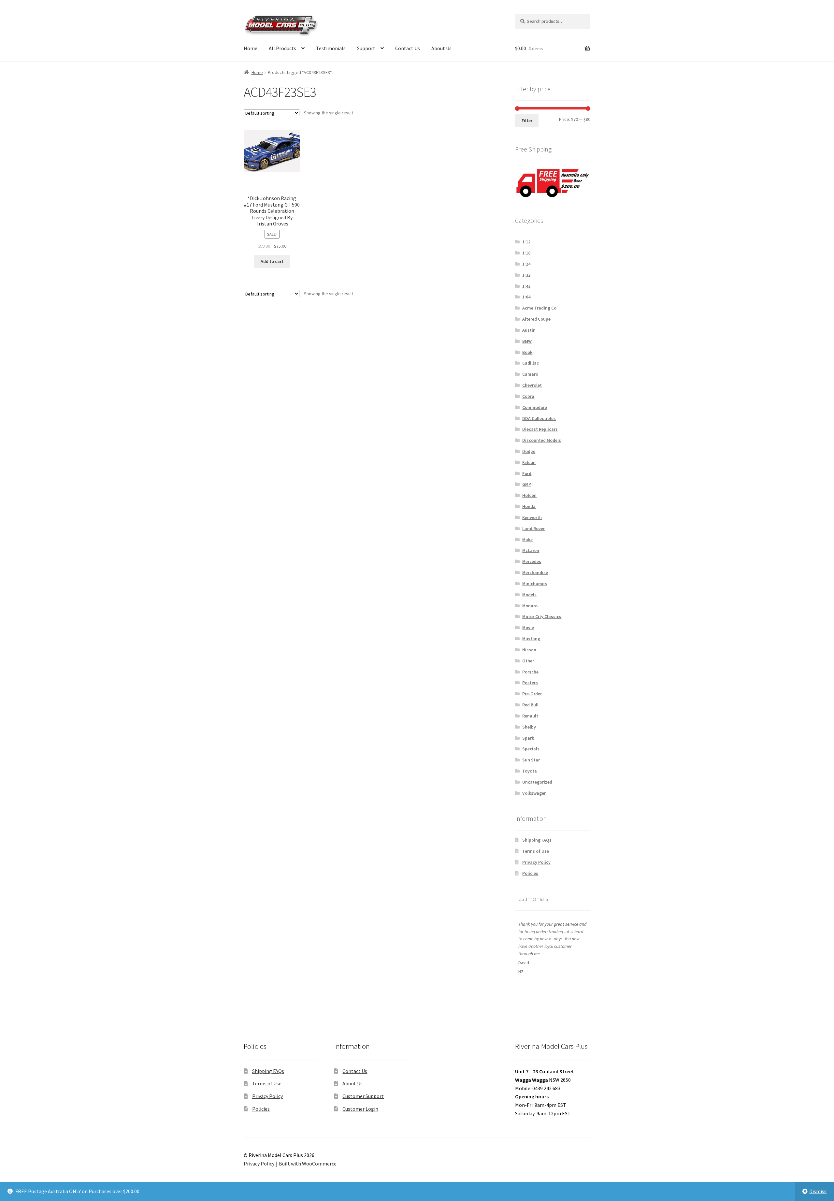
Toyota (529, 771)
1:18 (526, 253)
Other (528, 661)
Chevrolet (532, 385)
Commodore (534, 407)
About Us (441, 48)
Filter (527, 120)
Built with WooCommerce (308, 1163)
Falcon (529, 462)
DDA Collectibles (539, 418)
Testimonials (331, 48)
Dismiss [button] (818, 1191)
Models (529, 595)
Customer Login (360, 1109)
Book (527, 352)
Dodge (528, 451)
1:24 (526, 264)
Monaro (530, 606)
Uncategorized (537, 782)
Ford (526, 473)
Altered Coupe (536, 319)
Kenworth (532, 517)
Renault (530, 716)
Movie (528, 627)
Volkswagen (534, 793)
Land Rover (533, 528)
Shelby (529, 727)
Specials (530, 749)
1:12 (526, 242)
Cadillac (530, 363)
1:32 (526, 275)
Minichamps (534, 583)
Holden (529, 495)
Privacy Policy (536, 862)
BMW (527, 341)
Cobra (528, 396)
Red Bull (530, 705)
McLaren (530, 550)
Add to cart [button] (272, 261)
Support (366, 48)
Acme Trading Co (539, 308)
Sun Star (531, 760)
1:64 (526, 297)
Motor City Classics (541, 616)
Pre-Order (532, 694)
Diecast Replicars (540, 429)
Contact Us (407, 48)
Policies (530, 873)
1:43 (526, 286)
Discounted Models (541, 440)
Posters (530, 683)
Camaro (530, 374)
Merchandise (535, 572)
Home (250, 48)
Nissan (529, 650)
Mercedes (531, 561)
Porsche (530, 672)
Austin (529, 330)
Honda (529, 506)
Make (527, 540)
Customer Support (363, 1096)
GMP (526, 484)
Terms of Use (535, 851)
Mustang (531, 639)
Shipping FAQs (537, 840)
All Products (282, 48)
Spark (528, 738)
